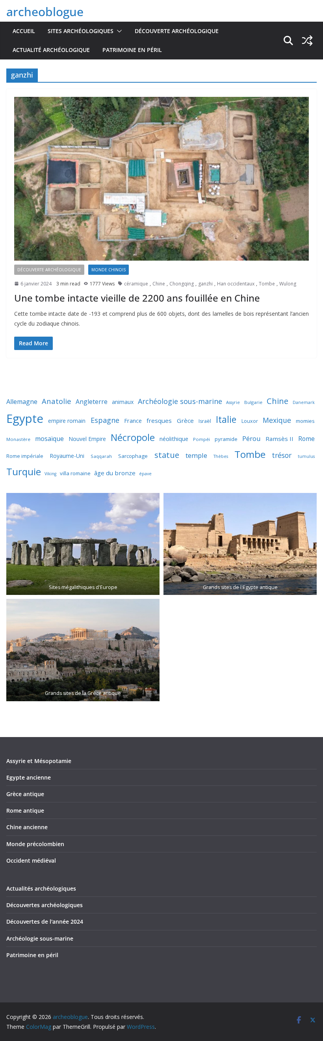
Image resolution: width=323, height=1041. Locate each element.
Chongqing (181, 283)
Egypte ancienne (28, 777)
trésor (281, 455)
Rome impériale (24, 456)
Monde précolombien (35, 844)
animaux (123, 402)
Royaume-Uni (67, 455)
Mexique (277, 420)
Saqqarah (101, 456)
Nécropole (133, 437)
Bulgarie (253, 402)
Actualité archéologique (51, 50)
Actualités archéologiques (41, 888)
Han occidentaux (235, 283)
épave (145, 473)
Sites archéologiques (80, 31)
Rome (306, 438)
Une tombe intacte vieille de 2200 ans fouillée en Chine (137, 297)
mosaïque (49, 438)
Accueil (24, 31)
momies (305, 420)
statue (166, 454)
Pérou (251, 438)
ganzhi (205, 283)
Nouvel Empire (87, 439)
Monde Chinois (108, 269)
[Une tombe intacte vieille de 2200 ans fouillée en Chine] (161, 179)
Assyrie (233, 402)
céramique (136, 283)
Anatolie (56, 401)
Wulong (287, 283)
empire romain (66, 420)
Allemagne (21, 401)
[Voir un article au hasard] (307, 40)
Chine (158, 283)
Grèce (185, 420)
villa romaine (75, 473)
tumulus (306, 456)
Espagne (105, 420)
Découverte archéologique (177, 31)
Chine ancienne (27, 827)
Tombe (267, 283)
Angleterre (92, 401)
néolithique (174, 439)
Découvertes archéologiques (44, 905)
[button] (117, 31)
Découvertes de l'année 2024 (44, 921)
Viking (50, 473)
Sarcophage (133, 455)
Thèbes (220, 456)
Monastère (18, 439)
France (133, 420)
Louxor (249, 421)
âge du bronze (115, 473)
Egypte (24, 418)
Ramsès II (279, 439)
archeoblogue (45, 12)
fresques (159, 420)
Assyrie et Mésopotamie (38, 761)
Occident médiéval (31, 860)
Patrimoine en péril (132, 50)
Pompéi (201, 439)
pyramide (226, 439)
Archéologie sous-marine (180, 401)
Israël (205, 421)
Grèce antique (25, 794)
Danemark (304, 402)
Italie (226, 419)
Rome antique (25, 810)
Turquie (23, 471)
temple (196, 455)
